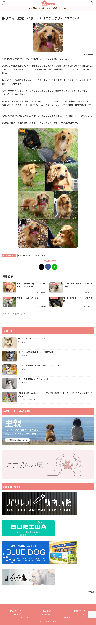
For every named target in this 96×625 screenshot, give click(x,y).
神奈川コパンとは (16, 611)
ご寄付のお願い (24, 617)
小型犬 (38, 255)
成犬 (45, 255)
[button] (89, 427)
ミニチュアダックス (26, 255)
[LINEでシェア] (54, 267)
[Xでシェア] (41, 267)
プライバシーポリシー (71, 617)
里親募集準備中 (79, 611)
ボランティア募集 (79, 614)
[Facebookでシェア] (48, 267)
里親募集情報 (48, 611)
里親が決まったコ (10, 255)
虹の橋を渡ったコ (48, 614)
